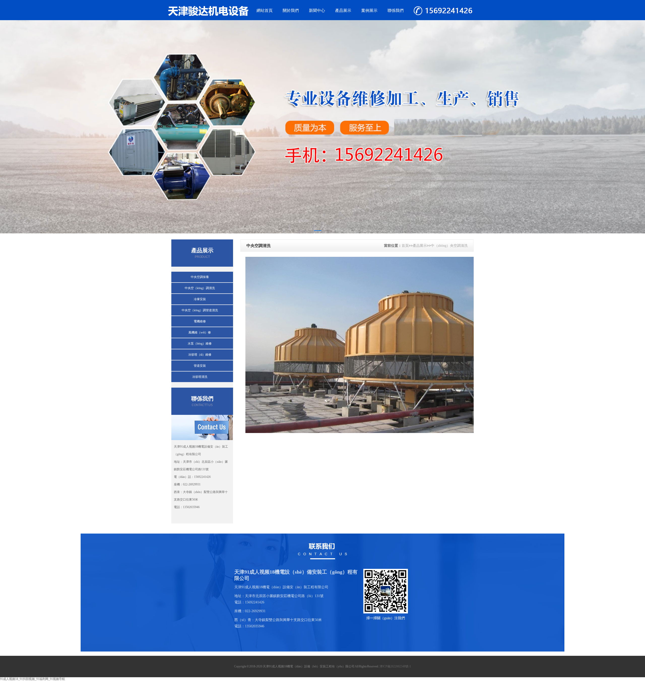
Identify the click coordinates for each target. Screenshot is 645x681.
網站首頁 (264, 10)
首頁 (405, 245)
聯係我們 (396, 10)
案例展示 (369, 10)
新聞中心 (317, 10)
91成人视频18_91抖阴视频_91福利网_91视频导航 (32, 679)
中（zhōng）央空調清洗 (449, 245)
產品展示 (343, 10)
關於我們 (291, 10)
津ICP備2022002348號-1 (395, 666)
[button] (317, 230)
